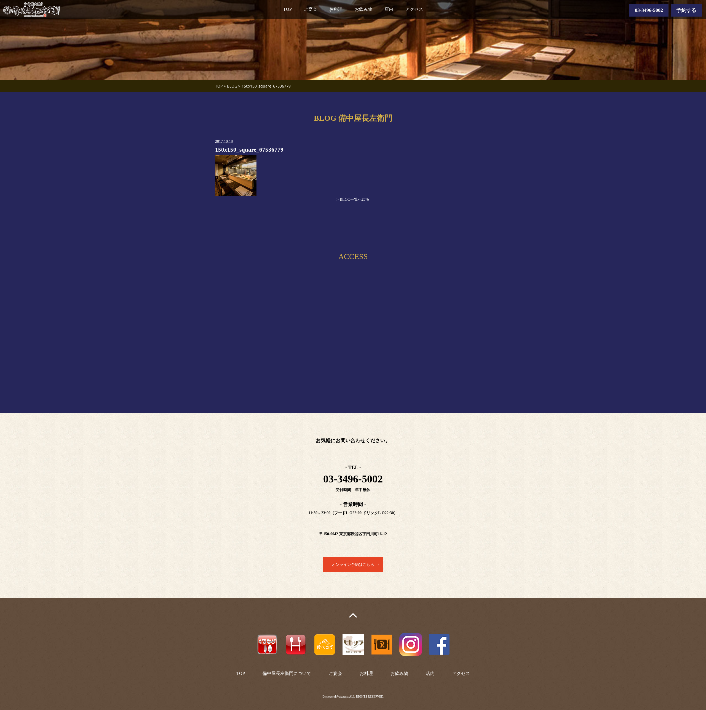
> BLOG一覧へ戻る (353, 199)
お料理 (336, 9)
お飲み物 (363, 9)
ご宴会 (310, 9)
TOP (287, 9)
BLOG (232, 86)
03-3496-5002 (649, 10)
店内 (388, 9)
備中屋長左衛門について (287, 673)
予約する (686, 10)
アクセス (414, 9)
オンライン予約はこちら (353, 565)
